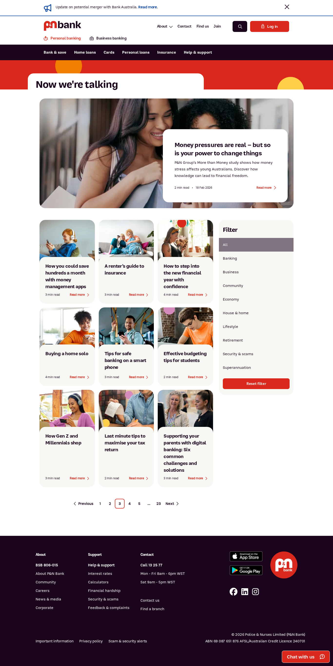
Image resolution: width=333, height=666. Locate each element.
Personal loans (135, 52)
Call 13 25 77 (151, 565)
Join (217, 26)
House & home (236, 313)
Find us (202, 26)
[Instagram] (255, 592)
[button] (287, 7)
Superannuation (237, 367)
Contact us (149, 600)
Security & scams (238, 354)
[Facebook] (233, 592)
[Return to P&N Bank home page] (62, 26)
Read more (147, 7)
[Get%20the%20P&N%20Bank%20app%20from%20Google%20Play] (246, 570)
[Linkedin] (244, 592)
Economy (231, 299)
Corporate (44, 607)
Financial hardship (104, 590)
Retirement (233, 340)
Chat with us (300, 657)
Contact (184, 26)
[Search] (240, 26)
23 (159, 503)
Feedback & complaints (108, 607)
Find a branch (152, 609)
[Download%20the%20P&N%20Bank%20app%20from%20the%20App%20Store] (246, 556)
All (225, 244)
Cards (109, 52)
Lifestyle (230, 326)
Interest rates (100, 573)
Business (231, 272)
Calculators (98, 582)
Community (233, 285)
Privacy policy (90, 641)
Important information (55, 641)
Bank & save (55, 52)
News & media (48, 599)
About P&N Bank (50, 573)
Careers (42, 590)
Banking (230, 258)
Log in (272, 26)
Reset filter (256, 383)
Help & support (198, 52)
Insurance (166, 52)
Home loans (85, 52)
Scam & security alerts (127, 641)
